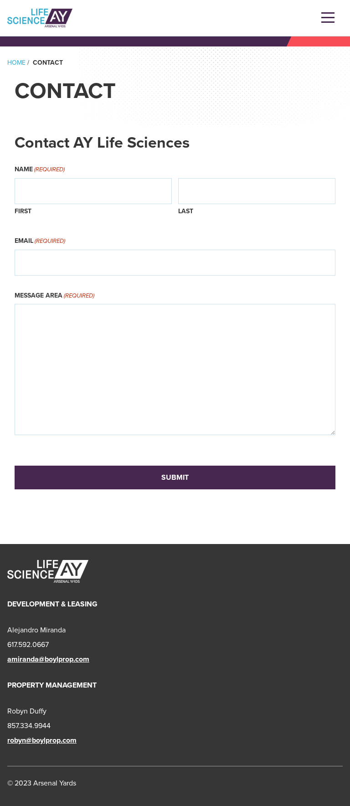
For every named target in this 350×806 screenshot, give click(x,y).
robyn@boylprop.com (42, 740)
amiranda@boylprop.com (48, 659)
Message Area (54, 295)
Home (16, 62)
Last (185, 211)
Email (40, 240)
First (23, 211)
